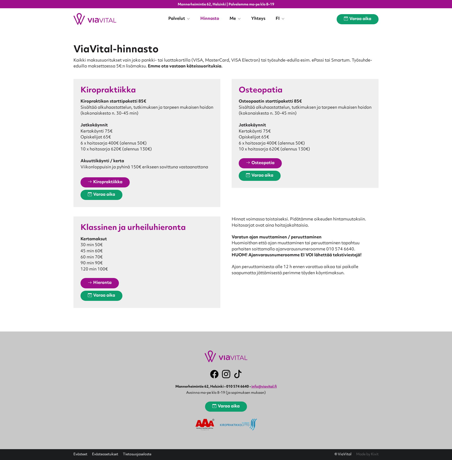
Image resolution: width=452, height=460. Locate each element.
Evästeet (80, 455)
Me (233, 18)
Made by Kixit (367, 454)
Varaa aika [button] (360, 19)
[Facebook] (214, 374)
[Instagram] (226, 374)
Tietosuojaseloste (137, 455)
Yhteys (258, 18)
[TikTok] (238, 374)
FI (278, 18)
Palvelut (177, 18)
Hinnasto (209, 18)
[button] (105, 182)
